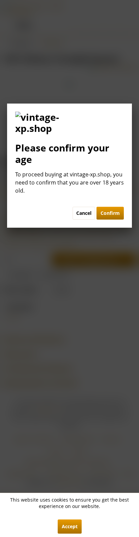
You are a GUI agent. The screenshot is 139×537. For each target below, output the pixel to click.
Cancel (83, 213)
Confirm (110, 213)
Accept (70, 526)
